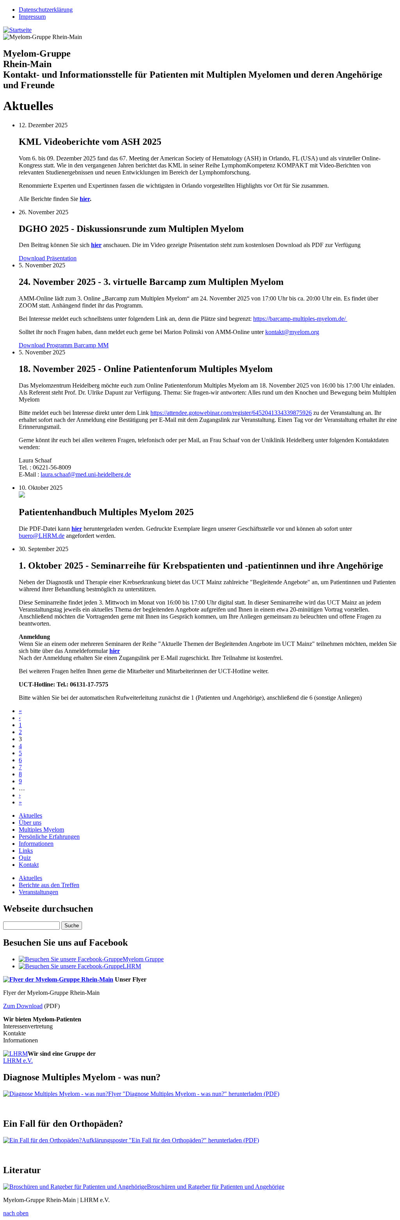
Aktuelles (30, 815)
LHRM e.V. (18, 1060)
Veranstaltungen (38, 892)
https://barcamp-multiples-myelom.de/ (300, 318)
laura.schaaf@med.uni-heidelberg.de (86, 474)
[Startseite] (17, 30)
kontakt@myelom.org (292, 332)
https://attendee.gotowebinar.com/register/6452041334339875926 (231, 412)
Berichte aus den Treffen (49, 885)
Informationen (36, 843)
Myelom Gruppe (143, 959)
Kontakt (29, 864)
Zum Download (23, 1006)
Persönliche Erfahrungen (49, 836)
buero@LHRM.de (41, 535)
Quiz (25, 857)
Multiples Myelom (41, 829)
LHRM (132, 966)
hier (85, 199)
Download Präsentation (48, 258)
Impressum (32, 16)
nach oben (16, 1213)
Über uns (30, 822)
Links (26, 850)
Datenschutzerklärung (46, 9)
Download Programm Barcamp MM (64, 345)
